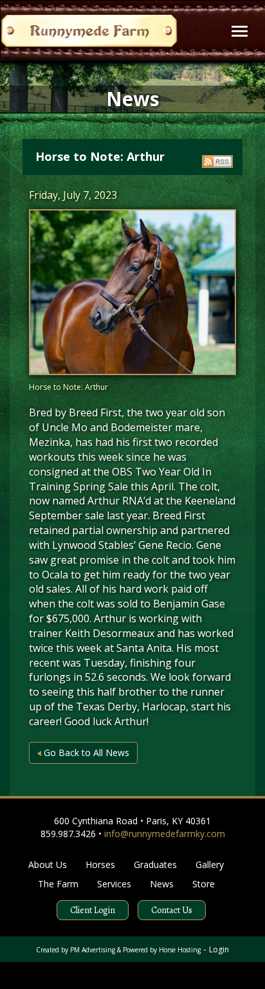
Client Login (92, 910)
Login (219, 949)
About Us (47, 864)
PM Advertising (92, 949)
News (162, 884)
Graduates (155, 864)
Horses (100, 864)
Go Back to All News (85, 752)
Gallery (210, 864)
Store (203, 884)
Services (114, 884)
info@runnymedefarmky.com (164, 833)
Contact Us (171, 910)
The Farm (58, 884)
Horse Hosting (180, 949)
